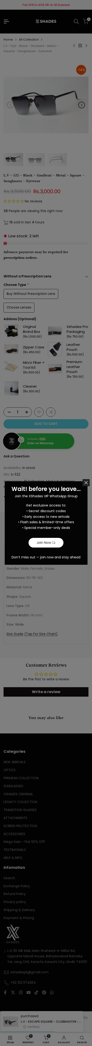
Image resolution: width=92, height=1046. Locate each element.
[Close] (86, 482)
